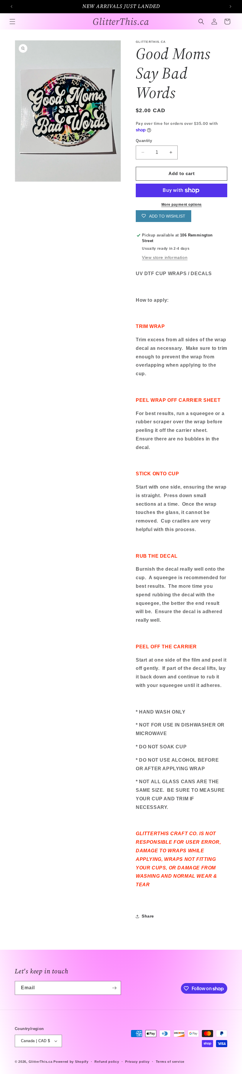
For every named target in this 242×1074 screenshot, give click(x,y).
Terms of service (170, 1061)
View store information (164, 257)
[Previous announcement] (11, 6)
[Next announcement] (230, 6)
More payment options (181, 205)
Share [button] (148, 916)
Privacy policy (137, 1061)
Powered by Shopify (71, 1061)
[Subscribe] (114, 988)
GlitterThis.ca (41, 1061)
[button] (12, 21)
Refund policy (106, 1061)
